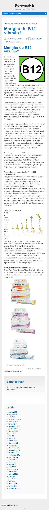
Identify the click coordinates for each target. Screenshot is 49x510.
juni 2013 (12, 479)
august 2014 (13, 457)
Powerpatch (24, 5)
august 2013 (13, 474)
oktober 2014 (13, 452)
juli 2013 (12, 476)
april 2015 (12, 438)
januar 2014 (13, 472)
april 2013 (12, 481)
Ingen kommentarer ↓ (15, 42)
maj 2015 (12, 436)
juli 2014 (12, 460)
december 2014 (14, 448)
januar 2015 (13, 445)
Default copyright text (12, 505)
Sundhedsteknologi (16, 23)
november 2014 (14, 450)
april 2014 (12, 467)
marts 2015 (13, 441)
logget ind (19, 387)
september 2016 (15, 419)
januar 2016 (13, 424)
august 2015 (13, 431)
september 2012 (15, 488)
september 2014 (15, 455)
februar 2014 (13, 469)
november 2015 (14, 426)
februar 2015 (13, 443)
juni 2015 (12, 433)
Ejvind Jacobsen (36, 39)
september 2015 (15, 429)
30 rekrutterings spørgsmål (15, 365)
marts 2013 (13, 483)
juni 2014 (12, 462)
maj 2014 (12, 464)
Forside (6, 23)
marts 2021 (13, 412)
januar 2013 (13, 486)
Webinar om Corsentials (34, 368)
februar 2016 (13, 421)
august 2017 (13, 414)
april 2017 (12, 417)
